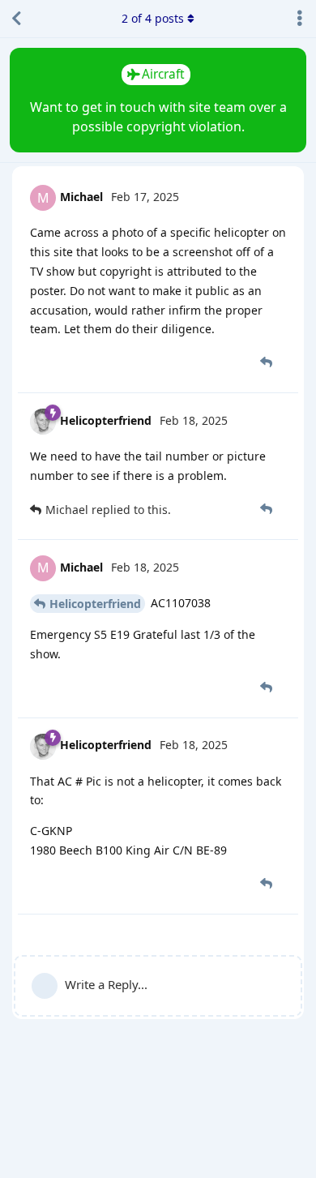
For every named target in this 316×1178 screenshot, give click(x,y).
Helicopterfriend (95, 603)
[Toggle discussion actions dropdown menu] (300, 18)
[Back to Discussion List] (16, 18)
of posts (153, 18)
